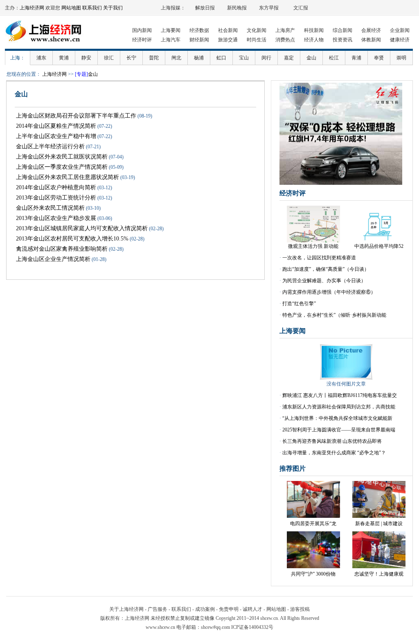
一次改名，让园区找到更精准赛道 (319, 258)
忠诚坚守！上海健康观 (378, 574)
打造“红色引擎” (299, 303)
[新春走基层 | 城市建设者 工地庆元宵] (378, 516)
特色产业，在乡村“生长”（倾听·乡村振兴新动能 (334, 315)
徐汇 (109, 58)
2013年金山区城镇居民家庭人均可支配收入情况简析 (82, 228)
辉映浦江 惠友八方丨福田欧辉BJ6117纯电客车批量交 (339, 395)
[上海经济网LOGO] (46, 45)
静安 (86, 58)
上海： (17, 58)
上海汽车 (170, 40)
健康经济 (400, 40)
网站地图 (71, 8)
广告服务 (157, 609)
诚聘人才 (252, 609)
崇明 (401, 58)
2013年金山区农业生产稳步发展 (56, 218)
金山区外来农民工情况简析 (50, 208)
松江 (334, 58)
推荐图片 (292, 468)
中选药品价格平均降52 (378, 246)
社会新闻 (228, 30)
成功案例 (205, 609)
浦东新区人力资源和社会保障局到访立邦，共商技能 (338, 407)
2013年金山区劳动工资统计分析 (56, 198)
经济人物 (314, 40)
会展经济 (371, 30)
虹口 (221, 58)
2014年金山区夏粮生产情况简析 (56, 126)
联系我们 (92, 8)
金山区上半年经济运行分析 (50, 146)
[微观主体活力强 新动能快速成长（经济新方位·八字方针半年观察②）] (313, 241)
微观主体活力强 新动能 (313, 246)
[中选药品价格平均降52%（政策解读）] (378, 241)
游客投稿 (300, 609)
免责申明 (229, 609)
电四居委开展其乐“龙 (313, 523)
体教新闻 (371, 40)
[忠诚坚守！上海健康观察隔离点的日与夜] (378, 566)
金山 (311, 58)
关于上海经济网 (126, 609)
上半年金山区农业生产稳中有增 (56, 136)
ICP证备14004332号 (252, 627)
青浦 (356, 58)
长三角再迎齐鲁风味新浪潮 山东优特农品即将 (332, 441)
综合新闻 (342, 30)
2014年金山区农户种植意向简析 (56, 187)
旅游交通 (228, 40)
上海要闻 (170, 30)
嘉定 (289, 58)
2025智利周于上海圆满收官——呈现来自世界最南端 (338, 430)
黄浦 (64, 58)
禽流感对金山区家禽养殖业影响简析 (62, 249)
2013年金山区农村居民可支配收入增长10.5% (72, 239)
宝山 (244, 58)
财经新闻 (199, 40)
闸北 (176, 58)
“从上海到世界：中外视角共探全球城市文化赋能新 (337, 418)
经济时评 (142, 40)
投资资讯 (342, 40)
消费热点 (285, 40)
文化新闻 (256, 30)
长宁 (131, 58)
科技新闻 (314, 30)
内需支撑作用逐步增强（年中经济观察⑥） (329, 292)
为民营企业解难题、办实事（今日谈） (324, 280)
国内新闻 (142, 30)
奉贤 (379, 58)
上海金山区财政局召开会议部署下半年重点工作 (76, 116)
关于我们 (113, 8)
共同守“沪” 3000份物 (313, 574)
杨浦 (199, 58)
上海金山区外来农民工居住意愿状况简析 (67, 177)
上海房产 (285, 30)
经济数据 (199, 30)
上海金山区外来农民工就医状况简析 (62, 157)
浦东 (41, 58)
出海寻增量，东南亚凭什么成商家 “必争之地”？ (334, 453)
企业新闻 (400, 30)
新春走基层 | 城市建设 (379, 523)
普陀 (154, 58)
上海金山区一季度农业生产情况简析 (62, 167)
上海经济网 (32, 8)
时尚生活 (256, 40)
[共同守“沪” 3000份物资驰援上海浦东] (313, 566)
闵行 (266, 58)
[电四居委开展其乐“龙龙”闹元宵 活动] (313, 516)
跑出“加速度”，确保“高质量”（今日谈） (325, 269)
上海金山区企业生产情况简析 (53, 259)
